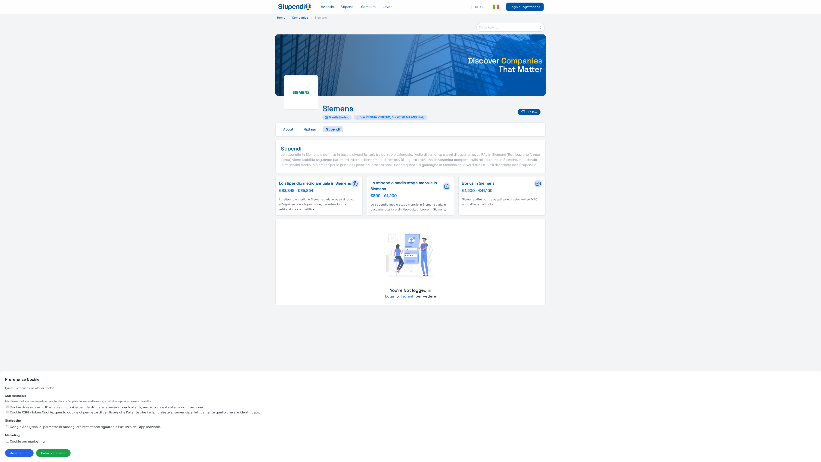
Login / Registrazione (525, 7)
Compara (368, 6)
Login (390, 296)
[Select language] (496, 7)
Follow (532, 112)
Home (281, 17)
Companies (300, 17)
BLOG (479, 7)
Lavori (387, 6)
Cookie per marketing (27, 441)
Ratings (310, 129)
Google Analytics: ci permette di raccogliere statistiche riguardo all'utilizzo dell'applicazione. (85, 427)
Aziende (327, 6)
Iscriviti (408, 296)
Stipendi (347, 6)
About (288, 129)
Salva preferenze (53, 453)
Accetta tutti (19, 453)
